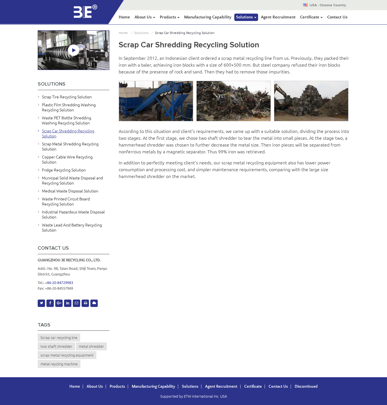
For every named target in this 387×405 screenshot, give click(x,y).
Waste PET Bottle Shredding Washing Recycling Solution (66, 120)
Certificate (253, 387)
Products (117, 387)
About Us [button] (144, 17)
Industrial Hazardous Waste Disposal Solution (73, 214)
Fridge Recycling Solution (64, 170)
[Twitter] (41, 303)
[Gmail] (76, 303)
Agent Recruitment (278, 17)
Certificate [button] (310, 17)
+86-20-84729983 (59, 283)
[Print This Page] (85, 303)
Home (124, 17)
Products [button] (168, 17)
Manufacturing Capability (207, 17)
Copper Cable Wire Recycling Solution (67, 159)
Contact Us (337, 17)
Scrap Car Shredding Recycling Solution (68, 133)
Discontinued (306, 387)
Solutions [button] (245, 17)
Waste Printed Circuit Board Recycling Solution (66, 201)
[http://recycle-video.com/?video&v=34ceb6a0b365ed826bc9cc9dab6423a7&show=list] (73, 50)
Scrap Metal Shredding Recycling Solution (70, 146)
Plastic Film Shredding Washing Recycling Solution (69, 107)
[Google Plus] (59, 303)
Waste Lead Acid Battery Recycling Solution (72, 227)
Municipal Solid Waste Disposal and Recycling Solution (72, 180)
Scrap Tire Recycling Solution (67, 97)
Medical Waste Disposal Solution (70, 191)
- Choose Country (328, 5)
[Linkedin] (67, 303)
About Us (95, 387)
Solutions (141, 33)
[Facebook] (50, 303)
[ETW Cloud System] (94, 303)
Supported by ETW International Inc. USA (193, 396)
